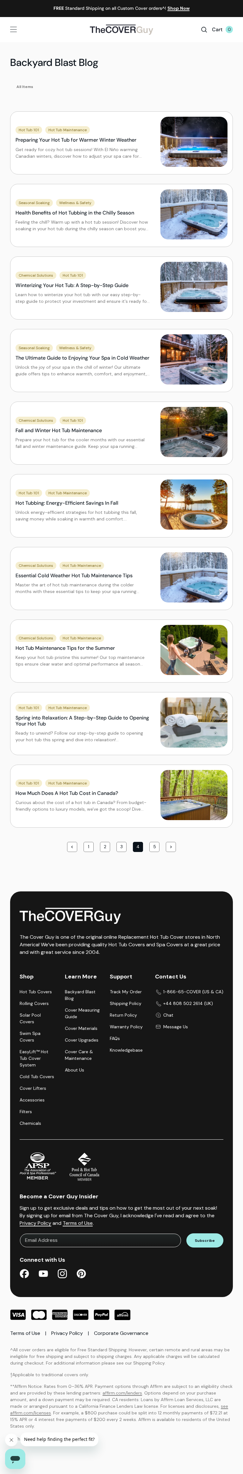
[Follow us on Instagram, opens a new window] (62, 1275)
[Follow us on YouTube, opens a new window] (43, 1275)
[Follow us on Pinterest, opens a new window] (81, 1275)
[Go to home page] (121, 30)
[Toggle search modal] (204, 29)
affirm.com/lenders (122, 1393)
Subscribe (205, 1240)
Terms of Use (78, 1223)
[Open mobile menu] (28, 29)
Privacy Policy (35, 1223)
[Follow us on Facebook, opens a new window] (24, 1275)
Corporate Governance (121, 1333)
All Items (24, 86)
